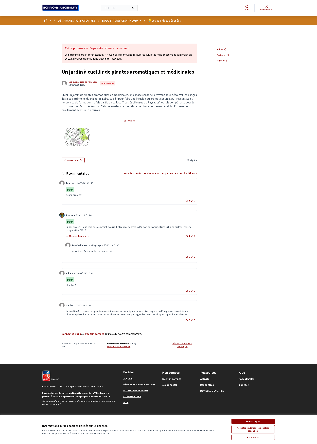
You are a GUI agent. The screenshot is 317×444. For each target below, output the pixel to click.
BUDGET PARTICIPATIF (135, 390)
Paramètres (253, 437)
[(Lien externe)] (77, 137)
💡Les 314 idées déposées (164, 20)
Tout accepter (253, 421)
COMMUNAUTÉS (132, 396)
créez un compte (94, 333)
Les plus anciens (169, 173)
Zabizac (70, 305)
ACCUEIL (128, 378)
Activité (204, 378)
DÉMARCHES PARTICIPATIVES (76, 20)
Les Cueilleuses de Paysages (83, 81)
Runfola (70, 215)
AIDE (125, 402)
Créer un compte (171, 378)
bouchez (70, 183)
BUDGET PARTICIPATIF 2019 (120, 20)
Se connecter (169, 384)
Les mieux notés (132, 173)
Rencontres (207, 384)
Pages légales (246, 378)
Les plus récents (151, 173)
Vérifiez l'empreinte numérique (182, 345)
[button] (77, 236)
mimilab (70, 273)
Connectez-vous (71, 333)
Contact (244, 384)
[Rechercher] (133, 8)
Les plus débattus (188, 173)
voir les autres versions (118, 346)
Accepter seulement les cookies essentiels (253, 429)
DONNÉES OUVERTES (212, 390)
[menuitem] (141, 378)
